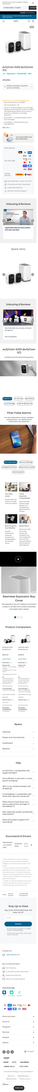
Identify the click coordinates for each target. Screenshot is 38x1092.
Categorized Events (9, 464)
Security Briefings (26, 459)
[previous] (5, 373)
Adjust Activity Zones (26, 464)
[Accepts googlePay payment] (24, 1001)
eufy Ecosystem (18, 469)
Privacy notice (25, 1075)
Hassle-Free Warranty (13, 971)
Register (18, 920)
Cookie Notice (10, 1081)
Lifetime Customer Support (15, 975)
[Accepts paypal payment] (5, 1005)
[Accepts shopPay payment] (9, 1005)
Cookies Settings (12, 1078)
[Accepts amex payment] (9, 1001)
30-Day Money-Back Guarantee (17, 968)
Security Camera (10, 891)
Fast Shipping (11, 964)
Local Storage (9, 402)
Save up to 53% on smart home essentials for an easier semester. (17, 16)
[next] (33, 373)
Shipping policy (23, 1072)
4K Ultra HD (19, 397)
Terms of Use (25, 1078)
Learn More (6, 655)
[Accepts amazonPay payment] (5, 1001)
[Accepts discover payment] (19, 1001)
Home (4, 891)
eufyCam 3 (25, 100)
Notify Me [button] (19, 1088)
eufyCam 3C (7, 397)
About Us (11, 1072)
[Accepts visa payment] (19, 1005)
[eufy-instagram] (4, 1048)
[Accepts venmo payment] (14, 1005)
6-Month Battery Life (24, 402)
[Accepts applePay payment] (14, 1001)
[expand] (31, 86)
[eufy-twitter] (12, 1048)
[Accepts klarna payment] (24, 1005)
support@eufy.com (13, 951)
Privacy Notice (18, 926)
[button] (33, 3)
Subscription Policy (25, 1081)
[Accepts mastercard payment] (29, 1001)
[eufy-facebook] (8, 1048)
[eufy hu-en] (15, 21)
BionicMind (30, 397)
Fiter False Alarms (10, 459)
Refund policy (11, 1075)
